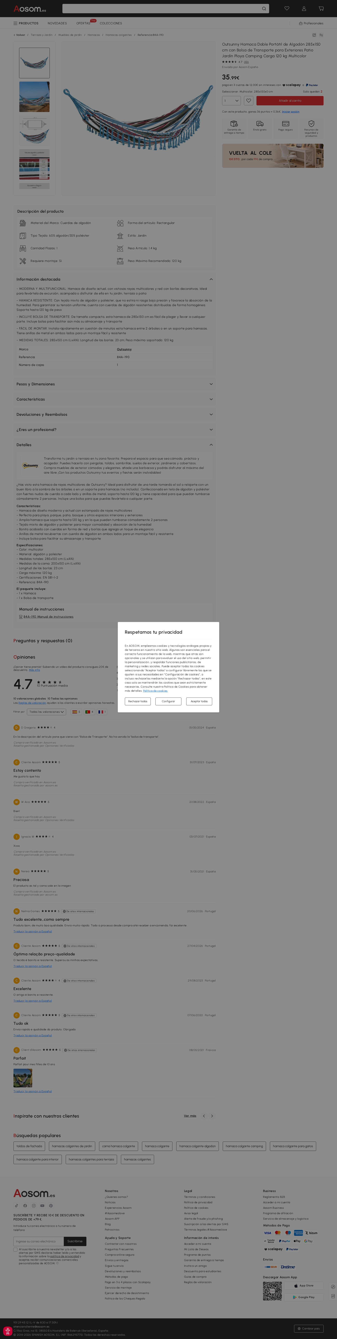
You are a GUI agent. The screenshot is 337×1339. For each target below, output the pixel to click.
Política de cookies (155, 690)
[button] (8, 1331)
